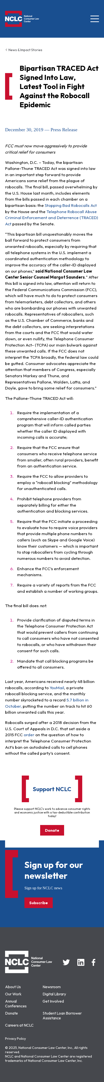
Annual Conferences (16, 1003)
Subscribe (38, 902)
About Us (13, 986)
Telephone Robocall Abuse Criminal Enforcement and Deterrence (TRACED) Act (51, 217)
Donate (52, 830)
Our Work (13, 994)
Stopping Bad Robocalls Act (71, 205)
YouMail (57, 687)
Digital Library (54, 994)
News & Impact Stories (25, 50)
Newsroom (52, 986)
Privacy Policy (15, 1038)
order (29, 734)
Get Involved (53, 1001)
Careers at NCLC (19, 1025)
